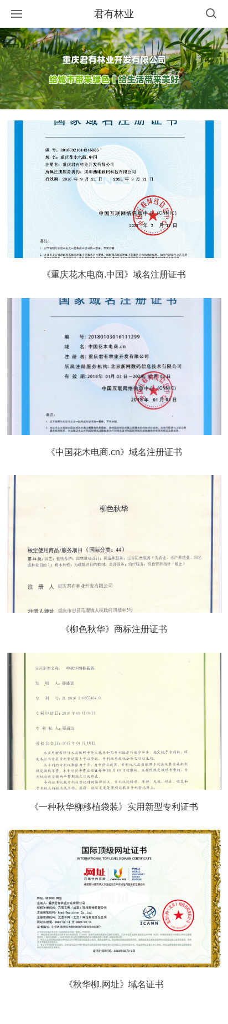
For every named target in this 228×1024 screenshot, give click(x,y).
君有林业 (114, 13)
